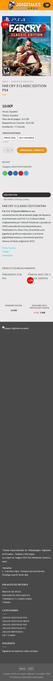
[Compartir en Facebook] (10, 173)
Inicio (5, 81)
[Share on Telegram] (26, 173)
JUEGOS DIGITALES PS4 (22, 81)
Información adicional (17, 199)
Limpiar (5, 142)
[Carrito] (46, 5)
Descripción (10, 195)
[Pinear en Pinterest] (20, 173)
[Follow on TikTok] (11, 658)
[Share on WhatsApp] (5, 173)
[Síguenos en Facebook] (4, 658)
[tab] (26, 195)
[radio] (10, 138)
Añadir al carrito (32, 150)
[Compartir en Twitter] (15, 173)
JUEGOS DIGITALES (11, 133)
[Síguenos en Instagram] (7, 658)
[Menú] (4, 5)
